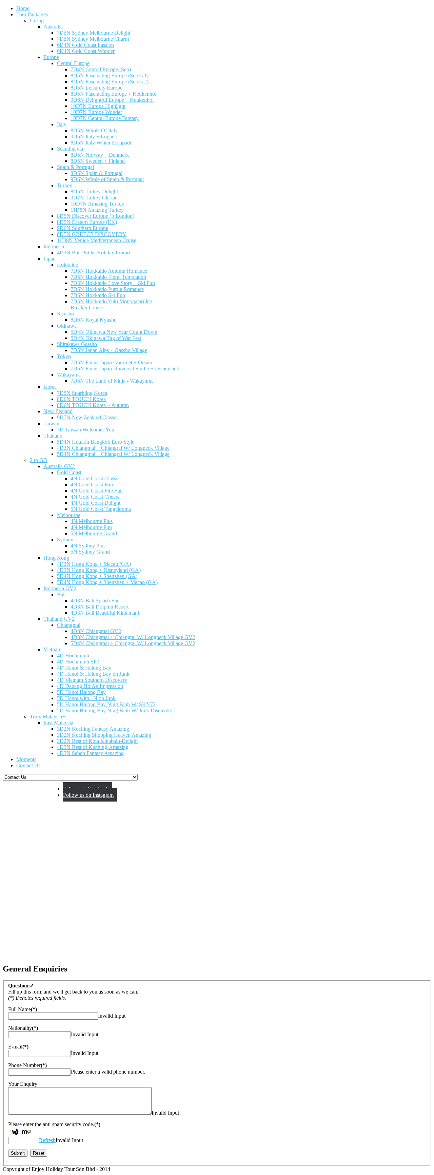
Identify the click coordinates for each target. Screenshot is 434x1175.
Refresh (47, 1140)
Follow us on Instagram (88, 795)
